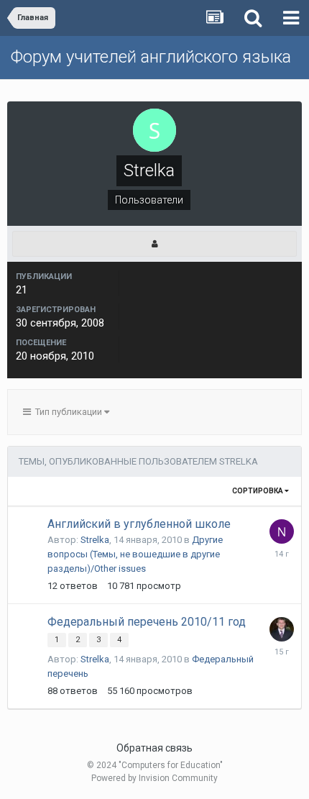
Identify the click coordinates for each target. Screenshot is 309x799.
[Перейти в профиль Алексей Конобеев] (281, 629)
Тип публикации (67, 411)
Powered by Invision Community (154, 778)
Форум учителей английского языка (151, 57)
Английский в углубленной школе (139, 524)
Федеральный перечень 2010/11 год (146, 622)
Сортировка (258, 491)
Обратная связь (154, 748)
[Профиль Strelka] (154, 244)
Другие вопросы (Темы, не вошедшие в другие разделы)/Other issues (135, 554)
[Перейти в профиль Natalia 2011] (281, 531)
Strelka (94, 539)
